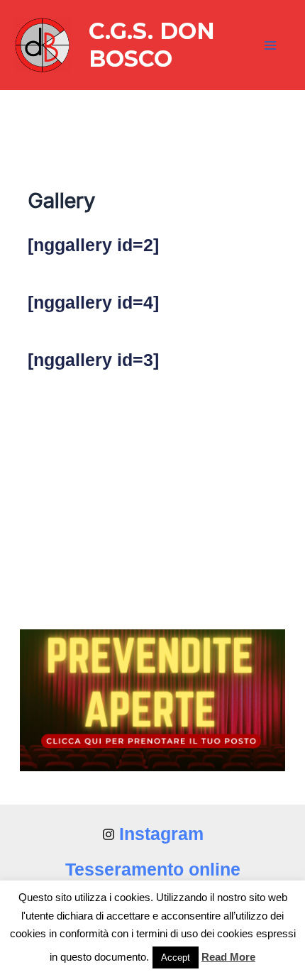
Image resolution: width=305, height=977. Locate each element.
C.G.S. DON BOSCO (152, 44)
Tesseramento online (152, 869)
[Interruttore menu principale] (271, 45)
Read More (228, 957)
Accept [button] (175, 957)
